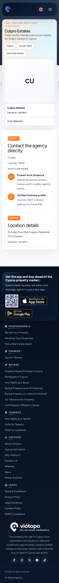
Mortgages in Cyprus (16, 376)
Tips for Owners (13, 357)
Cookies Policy (13, 508)
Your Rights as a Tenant (17, 418)
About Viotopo (13, 443)
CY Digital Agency (13, 577)
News (8, 472)
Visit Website (15, 121)
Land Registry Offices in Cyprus (22, 405)
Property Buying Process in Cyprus (24, 371)
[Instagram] (22, 560)
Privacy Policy (12, 496)
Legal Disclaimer (13, 502)
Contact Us (11, 460)
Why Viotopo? (12, 455)
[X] (30, 560)
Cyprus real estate (15, 449)
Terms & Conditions (15, 491)
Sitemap (9, 466)
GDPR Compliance (15, 514)
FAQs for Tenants (14, 424)
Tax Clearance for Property (19, 399)
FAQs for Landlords (15, 430)
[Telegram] (37, 560)
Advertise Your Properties (19, 338)
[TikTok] (45, 560)
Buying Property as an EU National (23, 388)
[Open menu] (50, 9)
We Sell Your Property (17, 332)
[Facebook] (14, 560)
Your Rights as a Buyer (17, 382)
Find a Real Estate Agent (24, 23)
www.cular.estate (18, 168)
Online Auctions (13, 477)
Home (7, 23)
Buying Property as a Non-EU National (26, 393)
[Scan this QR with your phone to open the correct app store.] (11, 301)
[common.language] (41, 9)
